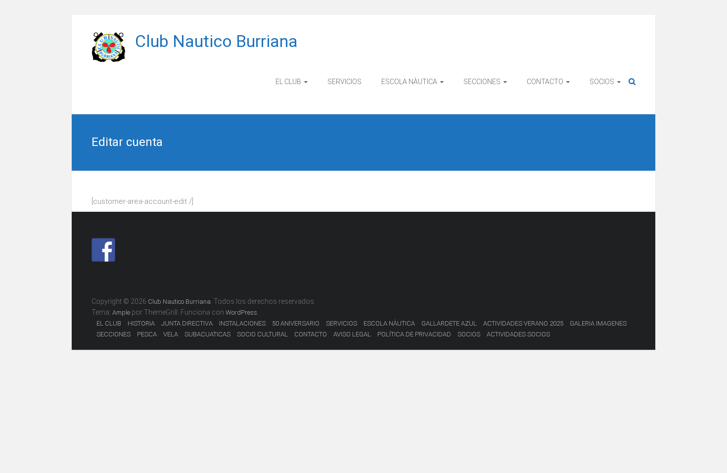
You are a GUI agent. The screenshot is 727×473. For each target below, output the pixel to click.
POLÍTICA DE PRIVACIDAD (414, 334)
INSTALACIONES (242, 323)
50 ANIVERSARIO (295, 323)
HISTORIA (141, 323)
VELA (170, 334)
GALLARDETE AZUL (449, 323)
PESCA (147, 334)
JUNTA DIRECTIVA (187, 323)
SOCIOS (602, 82)
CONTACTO (545, 82)
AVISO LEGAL (352, 334)
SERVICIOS (344, 82)
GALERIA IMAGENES (598, 323)
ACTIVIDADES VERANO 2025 (523, 323)
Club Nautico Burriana (216, 41)
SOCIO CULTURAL (262, 334)
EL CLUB (288, 82)
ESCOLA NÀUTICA (409, 82)
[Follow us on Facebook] (103, 250)
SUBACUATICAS (207, 334)
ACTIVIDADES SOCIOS (518, 334)
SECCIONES (481, 82)
